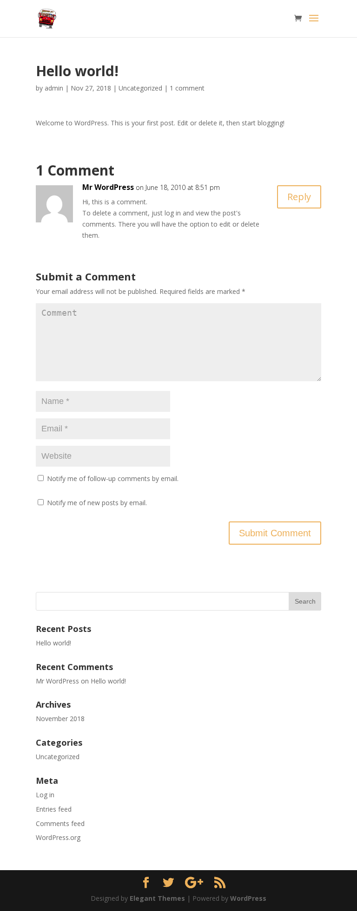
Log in (45, 794)
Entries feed (54, 809)
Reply (299, 196)
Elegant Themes (157, 898)
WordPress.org (58, 837)
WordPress (248, 898)
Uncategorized (140, 88)
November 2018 (60, 718)
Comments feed (60, 823)
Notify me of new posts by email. (97, 502)
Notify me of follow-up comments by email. (112, 478)
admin (54, 88)
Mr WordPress (108, 187)
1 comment (187, 88)
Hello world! (53, 642)
